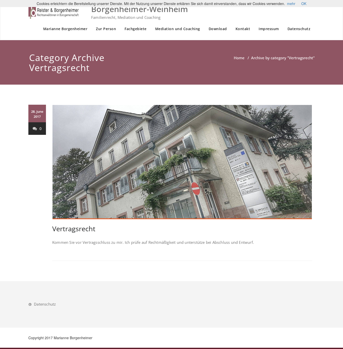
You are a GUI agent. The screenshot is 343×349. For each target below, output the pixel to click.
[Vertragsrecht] (182, 162)
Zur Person (106, 28)
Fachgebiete (136, 28)
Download (218, 28)
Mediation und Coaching (177, 28)
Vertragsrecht (73, 228)
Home (239, 57)
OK (303, 3)
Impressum (269, 28)
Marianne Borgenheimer (65, 28)
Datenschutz (299, 28)
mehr (291, 3)
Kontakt (243, 28)
